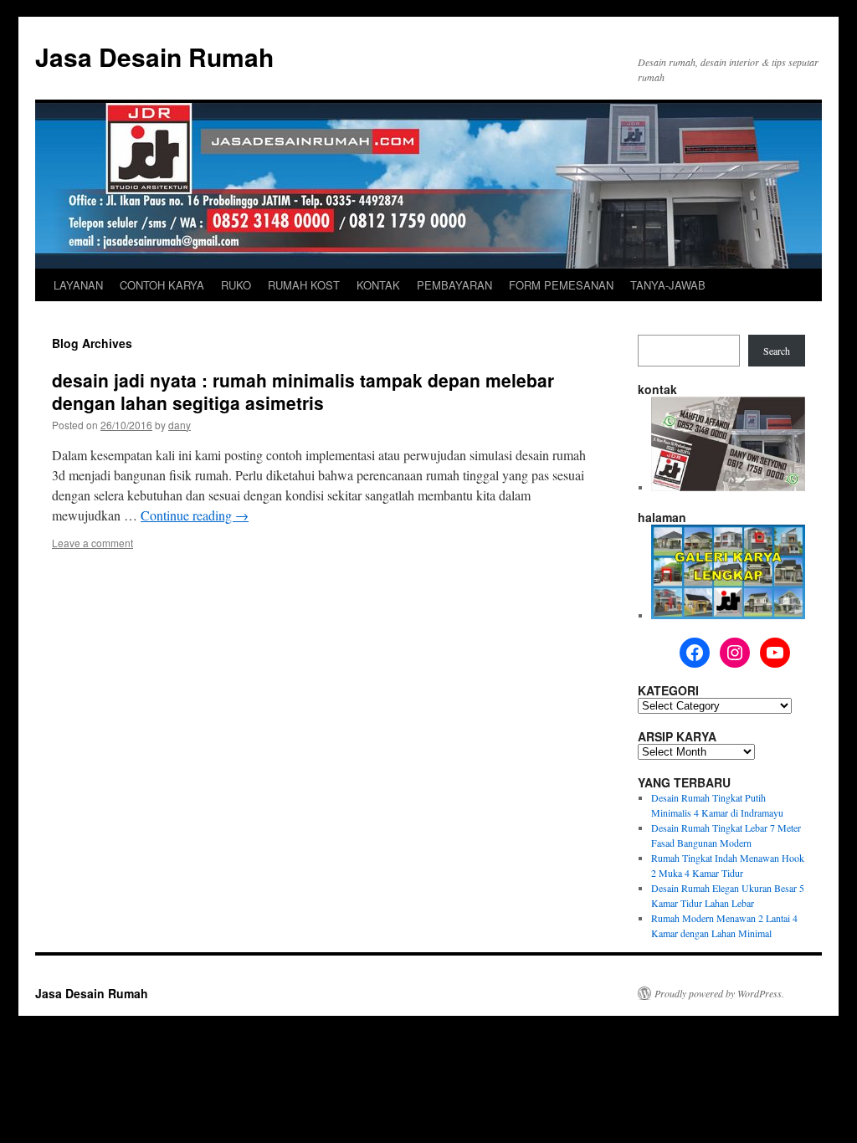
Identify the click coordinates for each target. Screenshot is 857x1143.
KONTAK (378, 285)
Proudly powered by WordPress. (719, 993)
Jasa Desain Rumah (154, 56)
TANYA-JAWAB (668, 285)
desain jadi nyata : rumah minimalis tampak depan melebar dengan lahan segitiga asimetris (303, 391)
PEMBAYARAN (454, 285)
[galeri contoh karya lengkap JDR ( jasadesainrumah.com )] (728, 615)
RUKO (236, 285)
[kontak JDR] (728, 487)
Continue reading (195, 515)
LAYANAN (78, 285)
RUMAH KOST (304, 285)
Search (776, 350)
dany (179, 425)
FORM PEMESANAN (561, 285)
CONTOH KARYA (162, 285)
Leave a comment (92, 543)
